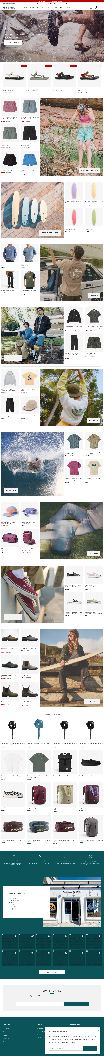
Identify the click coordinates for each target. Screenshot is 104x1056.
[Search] (100, 8)
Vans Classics (13, 617)
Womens (40, 7)
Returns (5, 1032)
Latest (25, 7)
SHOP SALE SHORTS (89, 170)
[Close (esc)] (97, 1029)
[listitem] (52, 3)
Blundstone (92, 701)
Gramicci (93, 420)
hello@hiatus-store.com (9, 3)
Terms (5, 1035)
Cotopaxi (93, 553)
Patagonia (11, 490)
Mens (32, 7)
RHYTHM (94, 295)
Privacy (5, 1042)
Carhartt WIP (12, 358)
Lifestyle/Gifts (57, 7)
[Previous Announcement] (37, 4)
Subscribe (90, 1048)
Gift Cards (6, 1038)
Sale (75, 7)
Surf (48, 7)
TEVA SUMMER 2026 (13, 42)
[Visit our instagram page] (37, 1042)
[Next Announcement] (66, 4)
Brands (68, 7)
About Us (6, 1028)
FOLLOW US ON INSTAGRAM (52, 972)
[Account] (91, 8)
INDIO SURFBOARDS (49, 232)
